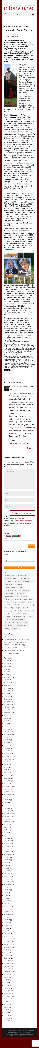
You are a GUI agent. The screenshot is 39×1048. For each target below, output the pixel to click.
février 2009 (7, 991)
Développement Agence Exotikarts (19, 1035)
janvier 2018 (7, 753)
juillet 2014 (7, 827)
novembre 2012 (8, 882)
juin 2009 (6, 980)
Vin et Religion (10, 625)
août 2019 (6, 715)
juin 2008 (6, 1010)
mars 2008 (7, 1018)
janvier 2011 (7, 936)
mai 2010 (6, 950)
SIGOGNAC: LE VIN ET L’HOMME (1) (14, 647)
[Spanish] (10, 536)
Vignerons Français (19, 619)
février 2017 (7, 778)
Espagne (21, 593)
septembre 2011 (8, 914)
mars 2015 (7, 808)
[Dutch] (13, 536)
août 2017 (6, 762)
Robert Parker (16, 614)
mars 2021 (7, 682)
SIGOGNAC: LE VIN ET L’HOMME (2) (14, 645)
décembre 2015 (8, 786)
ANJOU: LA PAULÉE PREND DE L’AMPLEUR (17, 642)
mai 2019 (6, 723)
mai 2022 (6, 672)
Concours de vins (11, 590)
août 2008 (6, 1004)
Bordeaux (22, 575)
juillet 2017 (7, 764)
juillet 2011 (7, 920)
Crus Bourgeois (24, 590)
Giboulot (23, 596)
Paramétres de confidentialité (19, 1033)
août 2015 (6, 797)
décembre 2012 (8, 879)
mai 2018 (6, 742)
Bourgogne (24, 578)
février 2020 (7, 699)
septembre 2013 (8, 854)
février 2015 (7, 811)
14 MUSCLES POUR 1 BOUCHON (13, 653)
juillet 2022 (7, 666)
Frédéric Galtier (15, 387)
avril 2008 (6, 1015)
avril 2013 (6, 868)
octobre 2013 (7, 852)
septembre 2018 (8, 734)
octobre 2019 (7, 710)
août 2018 (6, 737)
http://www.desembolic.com (19, 443)
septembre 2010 (8, 947)
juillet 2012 (7, 890)
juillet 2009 (7, 977)
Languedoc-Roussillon (12, 605)
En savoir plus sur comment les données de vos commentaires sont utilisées (19, 523)
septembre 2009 (8, 971)
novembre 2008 (8, 999)
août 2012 (6, 887)
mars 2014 (7, 838)
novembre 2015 (8, 789)
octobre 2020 (7, 691)
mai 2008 (6, 1012)
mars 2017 (7, 775)
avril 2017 (6, 772)
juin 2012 (6, 892)
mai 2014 (6, 832)
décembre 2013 (8, 846)
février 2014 (7, 841)
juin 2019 (6, 721)
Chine (19, 584)
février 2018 (7, 751)
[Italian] (15, 536)
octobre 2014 (7, 819)
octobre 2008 (7, 1001)
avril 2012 (6, 898)
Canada (17, 581)
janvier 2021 (7, 688)
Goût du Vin (9, 599)
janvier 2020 (7, 702)
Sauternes (8, 616)
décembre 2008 (8, 996)
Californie (8, 581)
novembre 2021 (8, 674)
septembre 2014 (8, 822)
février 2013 (7, 873)
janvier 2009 (7, 993)
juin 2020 (6, 693)
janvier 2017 (7, 781)
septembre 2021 (8, 677)
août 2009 (6, 974)
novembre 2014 (8, 816)
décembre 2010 (8, 939)
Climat (21, 587)
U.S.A (7, 619)
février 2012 (7, 903)
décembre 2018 (8, 732)
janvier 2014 (7, 843)
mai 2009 (6, 982)
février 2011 (7, 933)
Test (5, 637)
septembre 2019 (8, 712)
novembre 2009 (8, 966)
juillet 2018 (7, 740)
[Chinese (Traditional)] (19, 536)
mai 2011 (6, 925)
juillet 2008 (7, 1007)
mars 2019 (7, 729)
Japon (30, 602)
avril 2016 (6, 783)
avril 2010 (6, 952)
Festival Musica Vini (11, 596)
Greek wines (28, 599)
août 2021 (6, 680)
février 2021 (7, 685)
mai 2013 (6, 865)
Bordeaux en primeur (11, 578)
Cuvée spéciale (10, 593)
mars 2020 (7, 696)
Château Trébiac (10, 587)
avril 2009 (6, 985)
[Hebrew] (6, 538)
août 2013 (6, 857)
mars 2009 (7, 988)
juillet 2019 (7, 718)
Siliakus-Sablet (19, 616)
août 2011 (6, 917)
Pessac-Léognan (10, 611)
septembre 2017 (8, 759)
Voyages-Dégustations (12, 628)
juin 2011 (6, 922)
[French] (6, 536)
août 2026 (6, 661)
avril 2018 (6, 745)
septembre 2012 (8, 884)
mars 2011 (7, 931)
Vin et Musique (22, 622)
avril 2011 (6, 928)
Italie (22, 602)
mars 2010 (7, 955)
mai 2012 (6, 895)
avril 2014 (6, 835)
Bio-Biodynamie (10, 575)
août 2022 (6, 663)
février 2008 (7, 1021)
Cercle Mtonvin (28, 581)
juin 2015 (6, 802)
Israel (15, 602)
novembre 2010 (8, 941)
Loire (17, 608)
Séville (30, 616)
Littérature (9, 608)
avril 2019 (6, 726)
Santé (26, 614)
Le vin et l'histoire (27, 605)
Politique (22, 611)
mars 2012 (7, 901)
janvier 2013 (7, 876)
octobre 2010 (7, 944)
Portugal (31, 611)
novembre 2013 (8, 849)
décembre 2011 (8, 909)
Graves (18, 599)
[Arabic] (17, 536)
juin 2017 (6, 767)
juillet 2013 (7, 860)
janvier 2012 (7, 906)
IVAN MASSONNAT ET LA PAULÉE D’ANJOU (16, 639)
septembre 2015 (8, 794)
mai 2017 (6, 770)
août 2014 (6, 824)
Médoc (25, 608)
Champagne (9, 584)
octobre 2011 (7, 912)
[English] (8, 536)
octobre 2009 (7, 969)
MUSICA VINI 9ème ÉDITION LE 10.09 (14, 650)
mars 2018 (7, 748)
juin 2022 (6, 669)
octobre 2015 (7, 792)
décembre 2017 (8, 756)
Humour (8, 602)
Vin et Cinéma (9, 622)
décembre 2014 (8, 813)
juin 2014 (6, 830)
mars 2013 (7, 871)
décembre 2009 (8, 963)
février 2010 (7, 958)
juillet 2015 (7, 800)
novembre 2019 (8, 707)
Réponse (30, 448)
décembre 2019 (8, 704)
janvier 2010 (7, 961)
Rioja (7, 614)
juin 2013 (6, 862)
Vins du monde (22, 625)
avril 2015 (6, 805)
